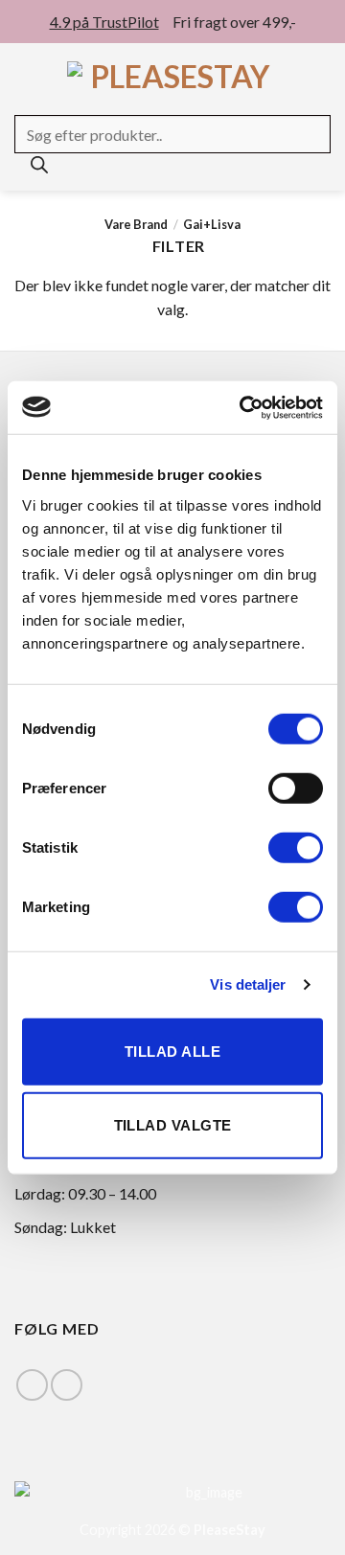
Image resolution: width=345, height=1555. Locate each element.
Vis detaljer (248, 984)
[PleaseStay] (172, 76)
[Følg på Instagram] (66, 1385)
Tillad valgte (173, 1125)
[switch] (295, 787)
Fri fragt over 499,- (234, 21)
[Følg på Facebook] (32, 1385)
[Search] (39, 169)
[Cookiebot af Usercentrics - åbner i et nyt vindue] (243, 407)
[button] (25, 76)
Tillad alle (172, 1050)
